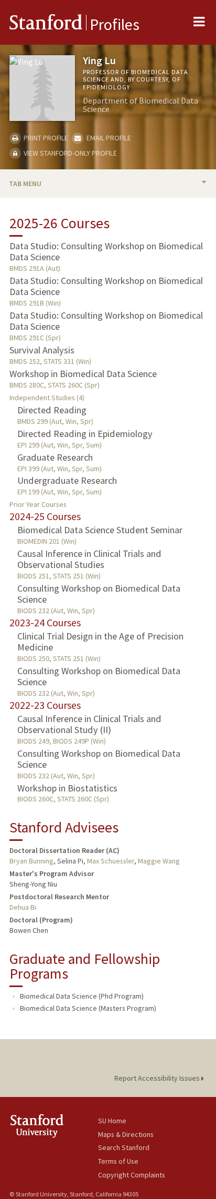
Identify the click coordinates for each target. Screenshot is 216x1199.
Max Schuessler (110, 861)
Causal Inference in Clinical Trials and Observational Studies (89, 559)
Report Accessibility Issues (157, 1078)
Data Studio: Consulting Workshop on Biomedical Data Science (106, 251)
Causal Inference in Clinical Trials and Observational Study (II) (89, 724)
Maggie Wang (159, 861)
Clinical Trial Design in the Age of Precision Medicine (100, 641)
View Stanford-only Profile (69, 153)
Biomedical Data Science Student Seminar (99, 530)
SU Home (112, 1120)
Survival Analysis (41, 350)
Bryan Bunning (31, 861)
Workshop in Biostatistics (67, 788)
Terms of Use (118, 1161)
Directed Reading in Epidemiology (85, 434)
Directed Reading (52, 410)
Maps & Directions (126, 1134)
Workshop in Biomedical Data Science (83, 374)
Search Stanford (123, 1147)
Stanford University (53, 1126)
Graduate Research (55, 457)
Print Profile (45, 138)
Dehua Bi (22, 907)
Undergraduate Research (67, 480)
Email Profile (108, 138)
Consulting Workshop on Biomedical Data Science (98, 593)
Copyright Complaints (131, 1175)
